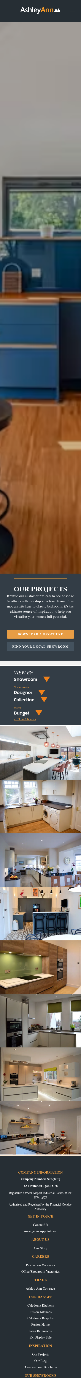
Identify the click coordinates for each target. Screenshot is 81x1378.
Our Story (40, 1248)
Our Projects (40, 1354)
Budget (21, 713)
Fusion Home (40, 1324)
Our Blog (40, 1360)
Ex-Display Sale (41, 1337)
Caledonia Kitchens (40, 1305)
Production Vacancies (40, 1265)
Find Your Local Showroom (40, 646)
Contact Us (40, 1224)
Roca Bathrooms (40, 1330)
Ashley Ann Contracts (41, 1288)
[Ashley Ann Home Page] (40, 13)
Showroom (25, 679)
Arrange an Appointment (40, 1231)
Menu (74, 12)
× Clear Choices (25, 719)
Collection (24, 700)
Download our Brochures (40, 1367)
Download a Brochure (40, 634)
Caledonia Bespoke (40, 1318)
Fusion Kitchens (41, 1311)
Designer (23, 692)
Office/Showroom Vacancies (40, 1271)
